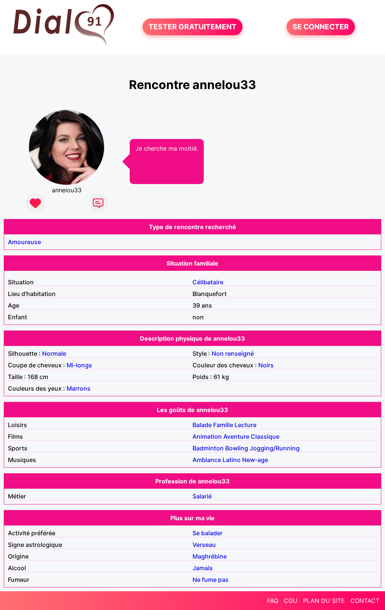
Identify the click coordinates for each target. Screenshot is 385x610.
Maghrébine (209, 556)
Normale (54, 353)
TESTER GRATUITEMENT (192, 27)
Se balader (207, 533)
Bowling (236, 448)
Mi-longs (79, 365)
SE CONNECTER (321, 27)
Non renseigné (233, 353)
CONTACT (364, 600)
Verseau (204, 544)
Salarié (202, 496)
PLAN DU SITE (324, 600)
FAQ (272, 600)
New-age (255, 460)
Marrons (79, 388)
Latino (232, 460)
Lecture (245, 425)
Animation (207, 436)
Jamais (202, 568)
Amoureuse (24, 242)
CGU (290, 600)
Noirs (266, 365)
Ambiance (206, 460)
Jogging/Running (275, 448)
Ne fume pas (210, 579)
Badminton (208, 448)
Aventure (236, 436)
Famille (223, 425)
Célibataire (207, 282)
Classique (265, 436)
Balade (202, 425)
